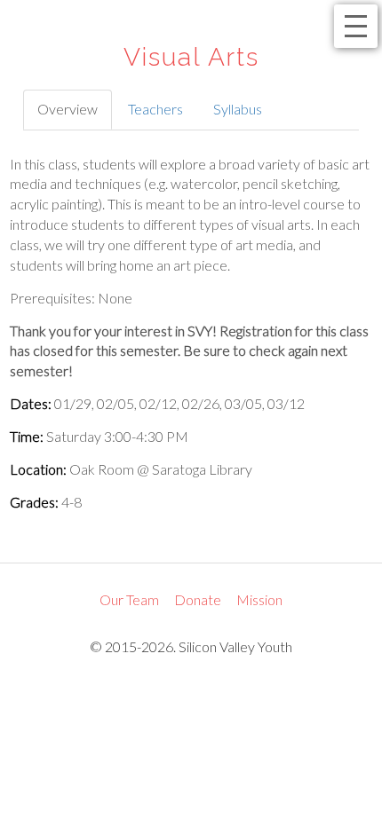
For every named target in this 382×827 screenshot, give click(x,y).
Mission (259, 599)
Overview (67, 108)
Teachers (155, 108)
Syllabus (237, 108)
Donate (197, 599)
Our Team (129, 599)
